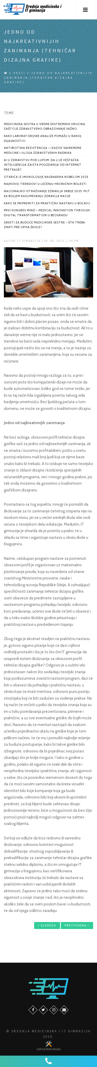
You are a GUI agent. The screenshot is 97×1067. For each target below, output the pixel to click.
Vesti (19, 73)
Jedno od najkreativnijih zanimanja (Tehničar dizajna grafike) (48, 77)
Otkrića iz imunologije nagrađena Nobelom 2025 (46, 177)
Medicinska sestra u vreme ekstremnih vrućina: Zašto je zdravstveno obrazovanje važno (45, 126)
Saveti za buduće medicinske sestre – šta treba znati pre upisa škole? (44, 225)
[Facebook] (33, 1010)
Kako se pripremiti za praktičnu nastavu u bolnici (47, 203)
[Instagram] (53, 1010)
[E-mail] (64, 1010)
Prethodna (76, 925)
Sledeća (48, 925)
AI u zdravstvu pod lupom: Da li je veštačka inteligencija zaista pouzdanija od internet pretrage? (42, 164)
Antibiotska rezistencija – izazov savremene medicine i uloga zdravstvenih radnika (42, 150)
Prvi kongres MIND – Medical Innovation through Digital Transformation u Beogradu (47, 212)
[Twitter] (43, 1010)
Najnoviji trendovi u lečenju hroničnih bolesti (45, 184)
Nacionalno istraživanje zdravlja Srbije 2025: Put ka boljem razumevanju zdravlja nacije (47, 193)
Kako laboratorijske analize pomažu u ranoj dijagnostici (42, 138)
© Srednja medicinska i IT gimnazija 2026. (48, 1034)
